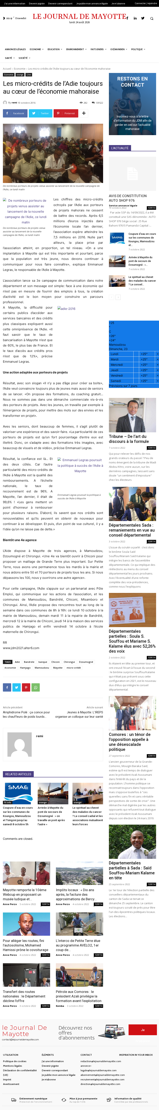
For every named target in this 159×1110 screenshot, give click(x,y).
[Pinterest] (26, 687)
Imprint (7, 1079)
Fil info (7, 802)
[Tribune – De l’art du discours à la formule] (132, 415)
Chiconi (55, 661)
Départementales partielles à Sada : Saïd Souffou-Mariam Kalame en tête (132, 870)
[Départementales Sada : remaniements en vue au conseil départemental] (132, 504)
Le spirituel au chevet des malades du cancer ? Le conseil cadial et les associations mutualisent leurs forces (87, 816)
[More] (84, 113)
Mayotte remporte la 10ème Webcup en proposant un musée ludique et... (24, 894)
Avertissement (11, 1084)
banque (43, 661)
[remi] (5, 103)
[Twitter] (143, 18)
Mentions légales (12, 1065)
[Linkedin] (135, 18)
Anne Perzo (10, 904)
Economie (19, 68)
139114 (45, 904)
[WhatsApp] (35, 687)
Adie (17, 661)
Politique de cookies (14, 1061)
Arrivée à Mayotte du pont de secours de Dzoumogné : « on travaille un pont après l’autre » (51, 816)
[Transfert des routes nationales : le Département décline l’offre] (26, 975)
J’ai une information (53, 1061)
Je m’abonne (49, 1079)
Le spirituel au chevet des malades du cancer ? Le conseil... (142, 281)
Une (29, 74)
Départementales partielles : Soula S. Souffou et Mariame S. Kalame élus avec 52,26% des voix (132, 641)
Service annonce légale (123, 205)
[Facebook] (127, 18)
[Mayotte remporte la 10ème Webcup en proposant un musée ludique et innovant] (26, 873)
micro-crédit (74, 667)
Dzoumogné (86, 661)
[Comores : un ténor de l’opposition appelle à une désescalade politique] (132, 713)
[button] (152, 18)
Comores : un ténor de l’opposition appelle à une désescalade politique (130, 742)
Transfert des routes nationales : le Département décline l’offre (24, 996)
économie (10, 667)
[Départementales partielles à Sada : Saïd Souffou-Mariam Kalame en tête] (132, 842)
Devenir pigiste (50, 1065)
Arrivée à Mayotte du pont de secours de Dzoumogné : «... (140, 261)
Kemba (60, 1005)
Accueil (7, 68)
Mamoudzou (42, 667)
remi (14, 102)
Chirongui (69, 661)
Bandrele (29, 661)
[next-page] (118, 297)
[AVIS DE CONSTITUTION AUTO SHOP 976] (132, 174)
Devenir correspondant (55, 1070)
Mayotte (58, 667)
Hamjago (25, 667)
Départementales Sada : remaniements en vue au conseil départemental (132, 530)
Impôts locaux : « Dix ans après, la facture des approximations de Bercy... (76, 894)
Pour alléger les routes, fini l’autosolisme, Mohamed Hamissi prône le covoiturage (25, 945)
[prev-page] (111, 297)
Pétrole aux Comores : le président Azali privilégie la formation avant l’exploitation (78, 996)
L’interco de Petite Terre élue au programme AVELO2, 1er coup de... (78, 945)
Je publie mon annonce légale (58, 1074)
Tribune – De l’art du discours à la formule (129, 439)
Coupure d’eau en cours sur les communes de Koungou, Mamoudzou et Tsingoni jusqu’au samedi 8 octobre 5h (18, 816)
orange (20, 74)
